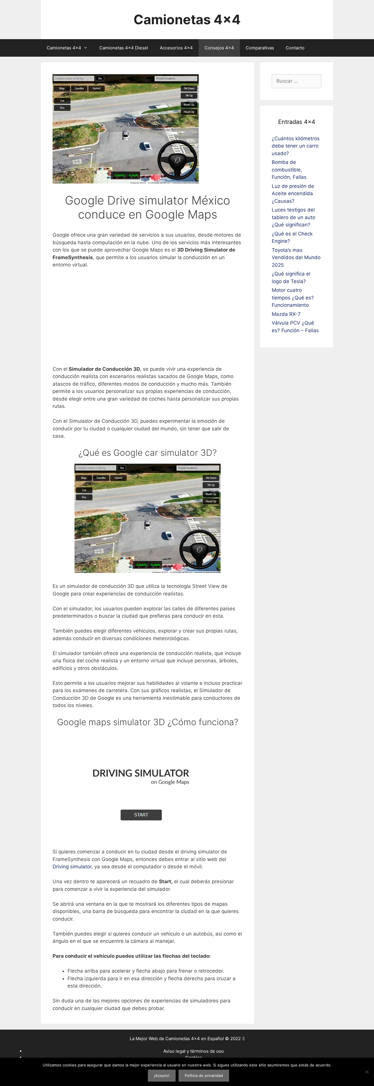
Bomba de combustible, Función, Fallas (289, 169)
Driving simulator (72, 867)
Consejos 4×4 (219, 48)
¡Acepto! (161, 1075)
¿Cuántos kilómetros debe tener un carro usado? (296, 146)
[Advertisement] (148, 317)
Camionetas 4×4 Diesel (123, 48)
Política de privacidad (204, 1075)
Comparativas (260, 48)
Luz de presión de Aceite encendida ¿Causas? (293, 193)
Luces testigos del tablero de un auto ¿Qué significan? (293, 217)
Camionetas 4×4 (64, 48)
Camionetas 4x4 (187, 19)
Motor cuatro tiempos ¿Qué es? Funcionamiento (293, 297)
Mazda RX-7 (286, 314)
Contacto (295, 48)
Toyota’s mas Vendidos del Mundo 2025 (296, 257)
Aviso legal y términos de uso (193, 1051)
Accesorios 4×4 (176, 48)
